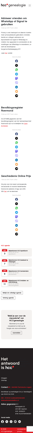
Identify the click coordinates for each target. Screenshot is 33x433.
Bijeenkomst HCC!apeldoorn (18, 251)
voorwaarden (21, 429)
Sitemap (4, 380)
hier (6, 53)
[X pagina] (6, 421)
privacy (19, 431)
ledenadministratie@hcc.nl (10, 400)
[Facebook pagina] (2, 421)
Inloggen (4, 378)
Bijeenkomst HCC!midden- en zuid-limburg (19, 281)
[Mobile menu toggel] (29, 5)
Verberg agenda (8, 298)
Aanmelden (16, 333)
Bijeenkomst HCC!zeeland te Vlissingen (18, 261)
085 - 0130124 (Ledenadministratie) (13, 398)
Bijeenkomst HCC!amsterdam (19, 271)
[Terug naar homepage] (13, 5)
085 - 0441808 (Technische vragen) (19, 387)
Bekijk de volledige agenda (12, 293)
